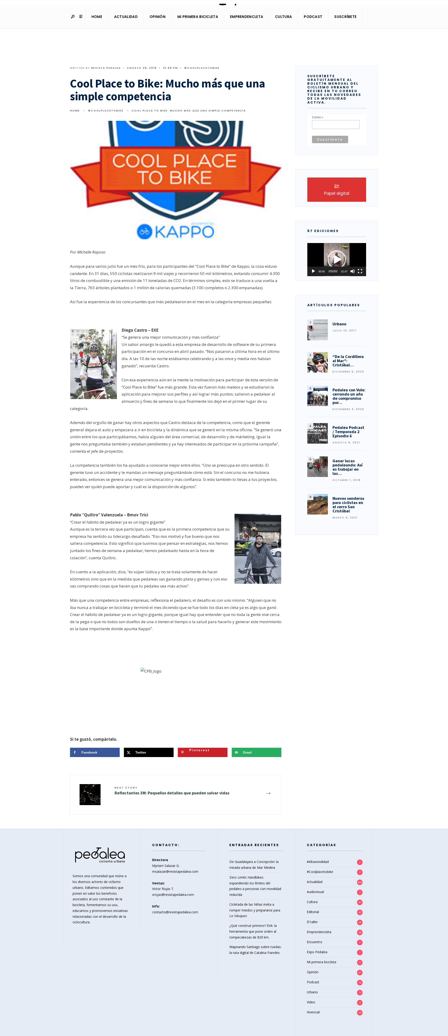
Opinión (157, 16)
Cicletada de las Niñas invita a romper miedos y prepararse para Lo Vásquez (254, 910)
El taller (312, 922)
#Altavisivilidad (318, 861)
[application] (336, 259)
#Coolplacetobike (202, 68)
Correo (317, 117)
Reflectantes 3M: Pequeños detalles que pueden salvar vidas (172, 791)
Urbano (312, 992)
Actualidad (126, 16)
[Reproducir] (313, 271)
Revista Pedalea (106, 68)
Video (311, 1002)
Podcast (313, 16)
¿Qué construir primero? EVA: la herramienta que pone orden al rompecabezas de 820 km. (253, 931)
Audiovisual (315, 892)
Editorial (313, 912)
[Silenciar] (352, 271)
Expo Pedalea (317, 952)
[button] (336, 259)
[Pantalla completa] (360, 271)
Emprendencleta (246, 16)
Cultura (283, 16)
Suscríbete (345, 16)
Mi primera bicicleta (197, 16)
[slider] (333, 271)
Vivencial (313, 1012)
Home (96, 16)
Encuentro (314, 942)
